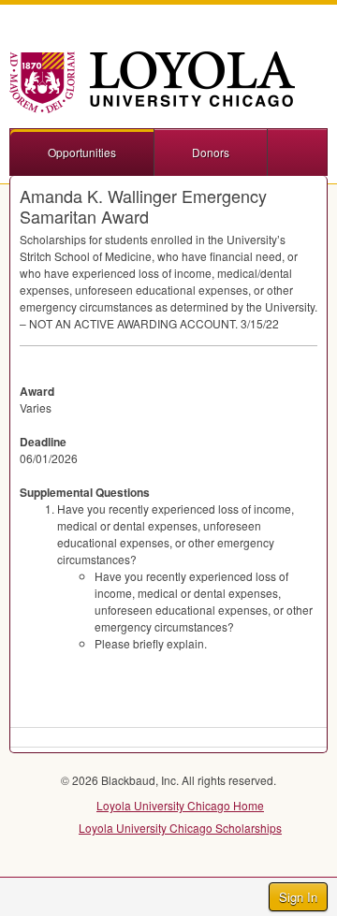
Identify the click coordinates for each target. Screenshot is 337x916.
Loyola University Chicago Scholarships (180, 828)
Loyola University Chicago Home (180, 805)
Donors (210, 152)
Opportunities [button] (82, 152)
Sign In (298, 897)
